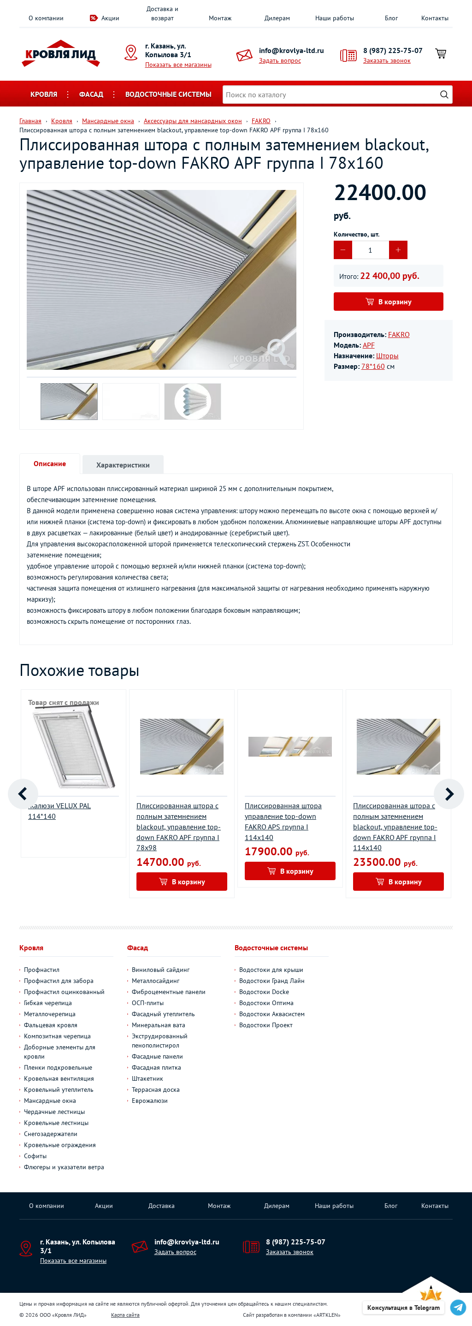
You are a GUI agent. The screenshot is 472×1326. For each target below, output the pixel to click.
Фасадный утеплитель (163, 1014)
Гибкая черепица (48, 1003)
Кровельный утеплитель (59, 1089)
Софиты (35, 1156)
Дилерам (277, 18)
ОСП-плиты (148, 1003)
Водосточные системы (168, 94)
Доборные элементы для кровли (59, 1051)
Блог (391, 18)
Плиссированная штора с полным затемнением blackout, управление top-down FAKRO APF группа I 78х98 (178, 826)
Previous (23, 794)
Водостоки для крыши (271, 969)
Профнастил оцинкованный (64, 992)
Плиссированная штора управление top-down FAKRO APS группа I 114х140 (283, 821)
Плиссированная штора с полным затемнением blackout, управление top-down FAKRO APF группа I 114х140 (395, 826)
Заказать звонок (387, 60)
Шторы (387, 355)
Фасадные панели (157, 1056)
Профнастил (41, 969)
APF (369, 344)
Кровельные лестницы (56, 1123)
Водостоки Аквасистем (272, 1014)
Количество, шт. (356, 234)
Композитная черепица (57, 1036)
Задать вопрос (280, 60)
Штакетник (147, 1078)
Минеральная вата (158, 1025)
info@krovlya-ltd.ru (291, 50)
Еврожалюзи (150, 1100)
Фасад (91, 94)
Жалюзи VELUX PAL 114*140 (59, 811)
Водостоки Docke (264, 992)
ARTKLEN (327, 1314)
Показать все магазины (178, 64)
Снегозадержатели (50, 1134)
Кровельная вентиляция (59, 1078)
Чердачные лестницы (54, 1111)
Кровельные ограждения (60, 1145)
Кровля (43, 94)
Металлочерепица (50, 1014)
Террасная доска (156, 1089)
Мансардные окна (50, 1100)
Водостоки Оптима (266, 1003)
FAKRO (399, 334)
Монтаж (220, 18)
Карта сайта (125, 1314)
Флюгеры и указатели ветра (64, 1167)
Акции (110, 18)
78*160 (373, 366)
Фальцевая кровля (50, 1025)
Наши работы (334, 18)
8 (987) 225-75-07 (393, 50)
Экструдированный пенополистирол (160, 1040)
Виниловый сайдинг (160, 969)
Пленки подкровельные (58, 1067)
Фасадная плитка (156, 1067)
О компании (46, 18)
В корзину (395, 301)
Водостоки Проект (266, 1025)
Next (449, 794)
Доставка (161, 1206)
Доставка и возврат (162, 13)
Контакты (434, 18)
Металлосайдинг (155, 981)
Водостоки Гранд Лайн (272, 981)
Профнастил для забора (59, 981)
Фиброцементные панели (169, 992)
